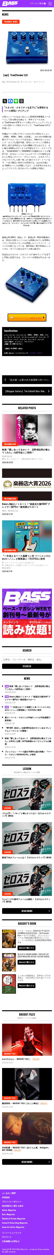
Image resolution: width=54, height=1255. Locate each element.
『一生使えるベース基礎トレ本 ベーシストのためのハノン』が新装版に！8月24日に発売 (26, 557)
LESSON (7, 808)
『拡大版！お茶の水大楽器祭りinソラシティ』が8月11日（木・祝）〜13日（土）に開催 (30, 379)
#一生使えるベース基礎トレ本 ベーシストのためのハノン (25, 565)
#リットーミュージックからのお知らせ (18, 562)
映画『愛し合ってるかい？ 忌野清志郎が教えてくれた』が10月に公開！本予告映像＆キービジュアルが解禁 (28, 741)
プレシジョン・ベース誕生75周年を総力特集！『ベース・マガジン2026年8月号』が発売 (28, 753)
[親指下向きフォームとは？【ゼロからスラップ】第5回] (27, 838)
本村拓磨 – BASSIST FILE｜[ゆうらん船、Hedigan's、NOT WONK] (26, 1148)
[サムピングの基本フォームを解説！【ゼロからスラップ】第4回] (27, 880)
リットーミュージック (11, 1232)
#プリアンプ (39, 81)
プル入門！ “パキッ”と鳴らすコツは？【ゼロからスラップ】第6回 (26, 814)
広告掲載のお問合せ (11, 1241)
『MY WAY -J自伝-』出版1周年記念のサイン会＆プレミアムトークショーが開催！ (28, 729)
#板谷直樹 (6, 567)
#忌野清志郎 (7, 456)
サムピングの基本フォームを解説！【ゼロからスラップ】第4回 (26, 900)
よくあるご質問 (9, 1193)
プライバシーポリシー (11, 1201)
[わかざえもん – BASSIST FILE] (27, 1040)
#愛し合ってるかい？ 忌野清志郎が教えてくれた (22, 458)
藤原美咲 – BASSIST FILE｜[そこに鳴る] (20, 1103)
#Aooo (4, 510)
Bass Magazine (8, 1214)
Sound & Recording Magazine (15, 1222)
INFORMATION (10, 444)
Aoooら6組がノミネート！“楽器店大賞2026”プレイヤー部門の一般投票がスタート (26, 505)
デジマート (7, 1236)
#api (3, 81)
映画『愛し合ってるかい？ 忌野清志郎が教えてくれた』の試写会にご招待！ (26, 451)
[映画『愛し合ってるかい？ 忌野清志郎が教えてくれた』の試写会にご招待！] (27, 430)
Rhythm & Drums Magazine (13, 1218)
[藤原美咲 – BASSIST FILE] (27, 1084)
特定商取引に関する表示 (12, 1205)
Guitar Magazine (9, 1210)
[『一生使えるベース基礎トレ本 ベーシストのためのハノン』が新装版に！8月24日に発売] (27, 536)
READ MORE (27, 911)
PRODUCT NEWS (10, 21)
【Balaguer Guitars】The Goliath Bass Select (25, 391)
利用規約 (6, 1197)
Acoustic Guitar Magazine (13, 1227)
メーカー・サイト (36, 353)
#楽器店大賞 (13, 510)
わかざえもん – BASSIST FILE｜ (16, 1058)
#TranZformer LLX (13, 81)
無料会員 (36, 1059)
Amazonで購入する (26, 947)
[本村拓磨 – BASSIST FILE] (27, 1128)
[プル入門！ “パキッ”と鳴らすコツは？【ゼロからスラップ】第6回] (27, 794)
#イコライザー (27, 81)
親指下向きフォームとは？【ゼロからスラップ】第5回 (27, 857)
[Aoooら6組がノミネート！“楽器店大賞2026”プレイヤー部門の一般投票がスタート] (27, 485)
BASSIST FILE (10, 1053)
